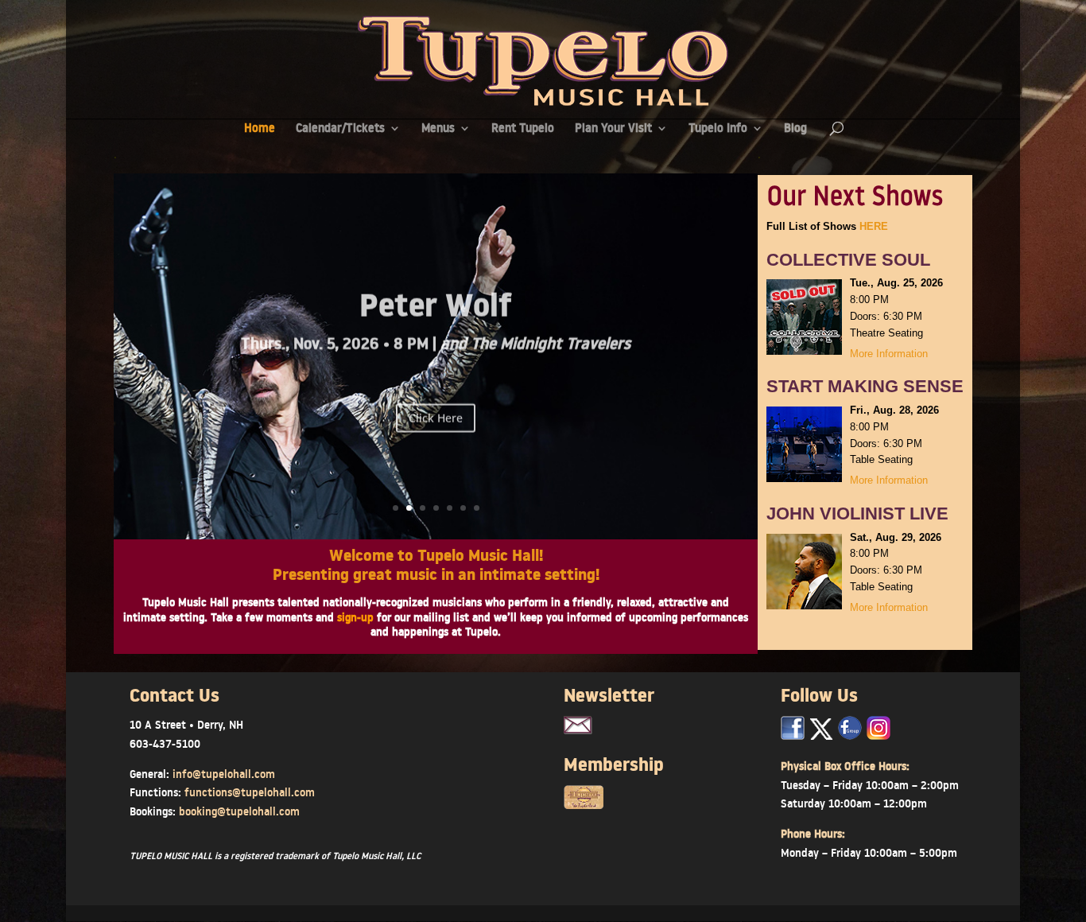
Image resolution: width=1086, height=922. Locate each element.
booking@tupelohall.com (239, 811)
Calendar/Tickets (340, 129)
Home (259, 129)
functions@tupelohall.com (249, 792)
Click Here (436, 410)
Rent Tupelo (522, 129)
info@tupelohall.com (224, 774)
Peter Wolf (435, 304)
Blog (795, 129)
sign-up (355, 617)
